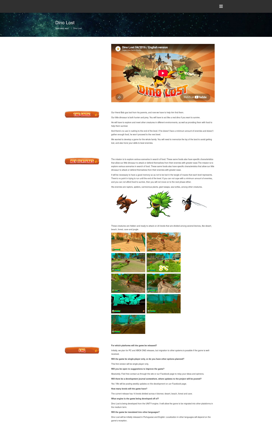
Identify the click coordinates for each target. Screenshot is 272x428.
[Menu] (216, 6)
